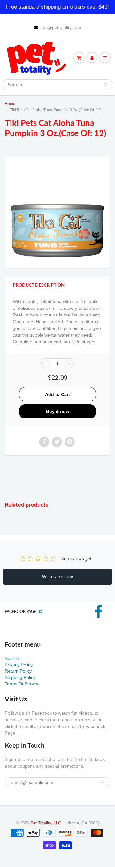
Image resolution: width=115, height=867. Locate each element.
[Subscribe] (102, 782)
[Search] (105, 85)
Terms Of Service (22, 683)
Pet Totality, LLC (45, 823)
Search (12, 658)
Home (10, 103)
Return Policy (18, 671)
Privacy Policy (19, 664)
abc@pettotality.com (60, 27)
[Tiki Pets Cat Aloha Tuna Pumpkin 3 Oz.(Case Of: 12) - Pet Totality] (57, 211)
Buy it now (57, 411)
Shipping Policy (20, 677)
